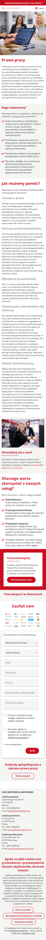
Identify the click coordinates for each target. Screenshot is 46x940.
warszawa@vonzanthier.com (21, 848)
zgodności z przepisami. (12, 468)
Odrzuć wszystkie (23, 910)
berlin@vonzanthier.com (19, 811)
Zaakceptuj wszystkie (23, 922)
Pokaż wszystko (23, 776)
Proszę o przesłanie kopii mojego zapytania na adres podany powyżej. (21, 718)
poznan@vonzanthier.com (20, 829)
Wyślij (32, 751)
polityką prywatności (18, 737)
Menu (41, 8)
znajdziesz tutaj (28, 933)
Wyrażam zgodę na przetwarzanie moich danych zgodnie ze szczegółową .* (22, 733)
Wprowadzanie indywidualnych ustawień (24, 916)
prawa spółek (37, 465)
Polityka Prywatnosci (19, 930)
